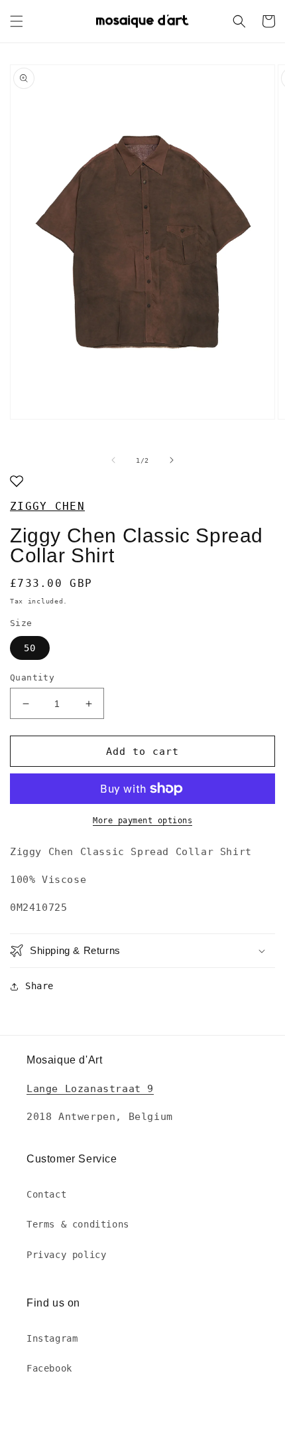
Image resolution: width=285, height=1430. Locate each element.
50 (30, 648)
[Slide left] (113, 460)
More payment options (142, 820)
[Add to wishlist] (16, 482)
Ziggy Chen (47, 506)
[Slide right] (171, 460)
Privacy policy (66, 1254)
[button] (16, 21)
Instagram (52, 1338)
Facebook (49, 1368)
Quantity (32, 677)
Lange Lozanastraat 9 (90, 1089)
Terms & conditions (78, 1224)
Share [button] (39, 986)
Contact (46, 1194)
